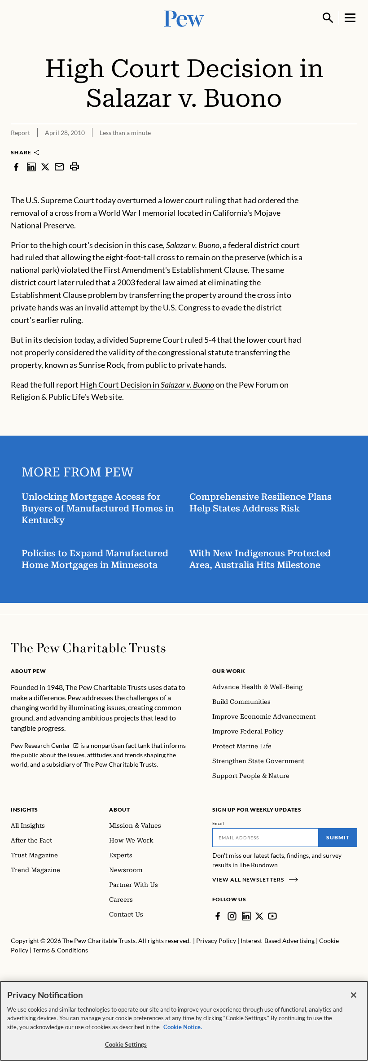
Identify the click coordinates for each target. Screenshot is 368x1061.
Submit (338, 837)
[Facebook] (217, 916)
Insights (24, 809)
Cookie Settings (126, 1044)
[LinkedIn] (246, 916)
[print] (74, 166)
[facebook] (16, 166)
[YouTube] (272, 916)
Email (218, 823)
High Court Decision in (147, 384)
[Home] (88, 648)
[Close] (354, 995)
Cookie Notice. (182, 1026)
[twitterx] (45, 166)
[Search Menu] (328, 18)
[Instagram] (232, 916)
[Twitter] (259, 916)
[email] (59, 166)
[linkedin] (31, 166)
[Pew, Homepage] (184, 18)
